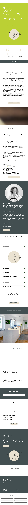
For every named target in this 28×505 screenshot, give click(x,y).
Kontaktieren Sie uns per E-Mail (14, 102)
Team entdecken (6, 230)
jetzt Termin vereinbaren (14, 302)
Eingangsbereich (14, 328)
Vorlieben (14, 502)
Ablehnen (14, 500)
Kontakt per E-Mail (14, 423)
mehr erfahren (6, 445)
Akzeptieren (14, 498)
